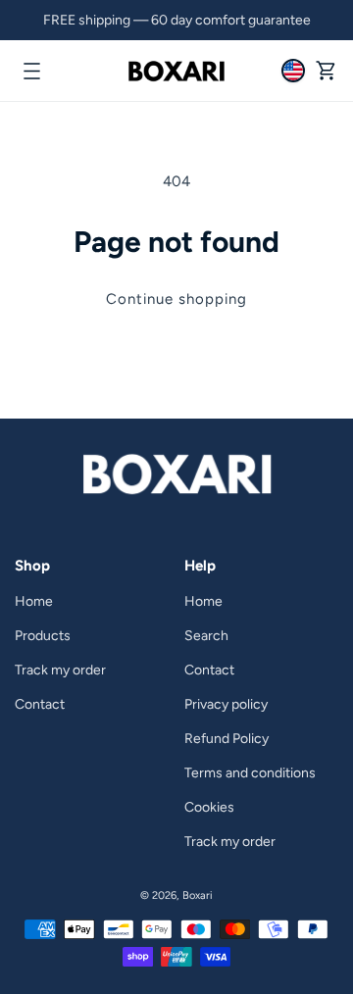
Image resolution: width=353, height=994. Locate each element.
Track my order (60, 670)
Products (43, 635)
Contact (40, 704)
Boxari (197, 895)
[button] (31, 70)
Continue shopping (176, 299)
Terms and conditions (250, 773)
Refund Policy (226, 738)
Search (206, 635)
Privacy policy (226, 704)
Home (34, 601)
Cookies (209, 807)
